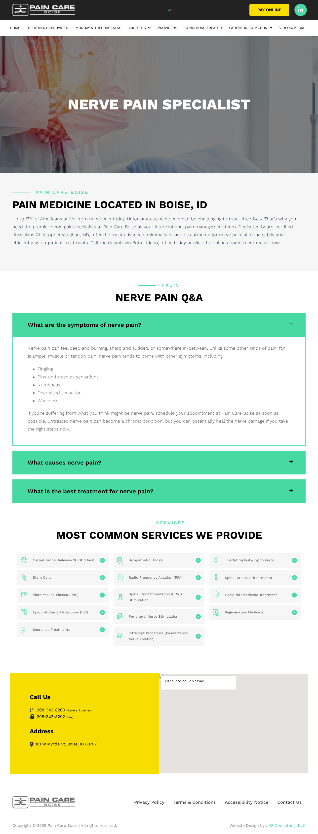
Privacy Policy (149, 802)
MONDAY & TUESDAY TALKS (98, 28)
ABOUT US (137, 28)
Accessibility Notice (246, 802)
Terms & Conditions (194, 802)
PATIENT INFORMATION (248, 28)
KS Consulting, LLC (287, 825)
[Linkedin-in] (300, 10)
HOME (15, 28)
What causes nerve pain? (64, 462)
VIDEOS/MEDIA (291, 28)
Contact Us (289, 802)
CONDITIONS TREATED (203, 28)
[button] (139, 29)
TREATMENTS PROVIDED (47, 28)
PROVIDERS (167, 28)
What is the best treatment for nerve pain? (91, 491)
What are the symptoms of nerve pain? (85, 324)
